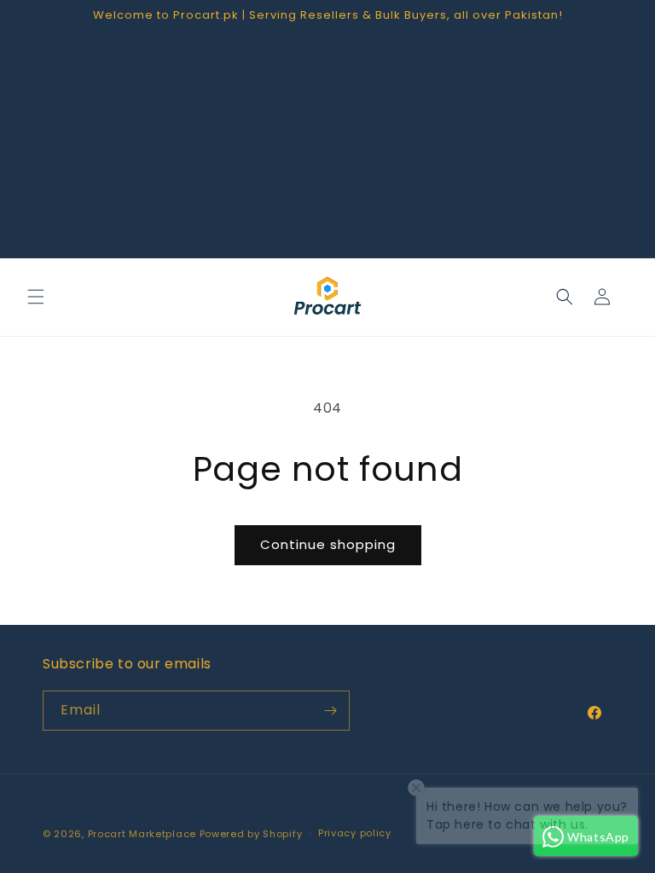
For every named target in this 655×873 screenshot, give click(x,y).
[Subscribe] (330, 711)
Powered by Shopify (251, 834)
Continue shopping (328, 544)
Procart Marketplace (142, 834)
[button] (36, 296)
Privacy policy (354, 833)
